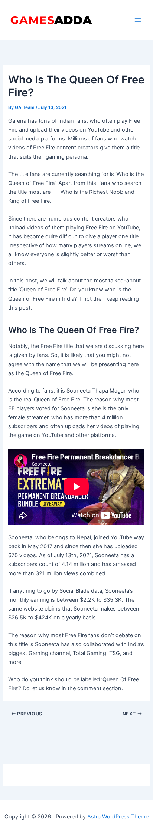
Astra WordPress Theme (118, 816)
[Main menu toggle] (138, 20)
